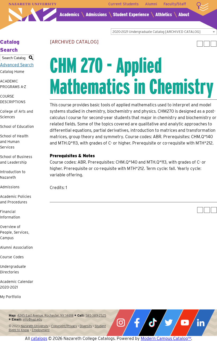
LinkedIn (201, 322)
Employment (40, 330)
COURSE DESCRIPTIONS (12, 99)
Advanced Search (17, 64)
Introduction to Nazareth (12, 175)
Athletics (163, 14)
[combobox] (164, 31)
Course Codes (12, 257)
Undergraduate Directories (13, 269)
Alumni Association (16, 247)
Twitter (169, 322)
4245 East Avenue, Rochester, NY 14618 (45, 315)
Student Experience (131, 14)
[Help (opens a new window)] (213, 44)
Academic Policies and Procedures (15, 199)
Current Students (123, 4)
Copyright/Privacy (64, 326)
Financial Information (10, 214)
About (183, 14)
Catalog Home (12, 71)
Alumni (151, 4)
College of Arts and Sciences (16, 114)
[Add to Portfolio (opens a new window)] (200, 44)
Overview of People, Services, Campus (14, 232)
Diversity (86, 326)
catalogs (39, 338)
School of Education (17, 126)
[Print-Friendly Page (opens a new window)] (207, 44)
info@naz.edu (32, 319)
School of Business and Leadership (16, 159)
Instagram (121, 322)
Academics (69, 14)
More (202, 6)
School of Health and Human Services (14, 141)
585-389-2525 (95, 315)
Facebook (137, 322)
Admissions (96, 14)
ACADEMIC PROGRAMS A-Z (13, 84)
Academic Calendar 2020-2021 (16, 284)
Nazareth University (32, 12)
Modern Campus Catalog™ (166, 338)
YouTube (185, 322)
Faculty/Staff (175, 4)
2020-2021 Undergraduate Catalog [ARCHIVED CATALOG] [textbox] (156, 32)
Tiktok (153, 322)
